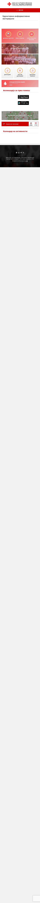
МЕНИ (20, 10)
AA (27, 161)
